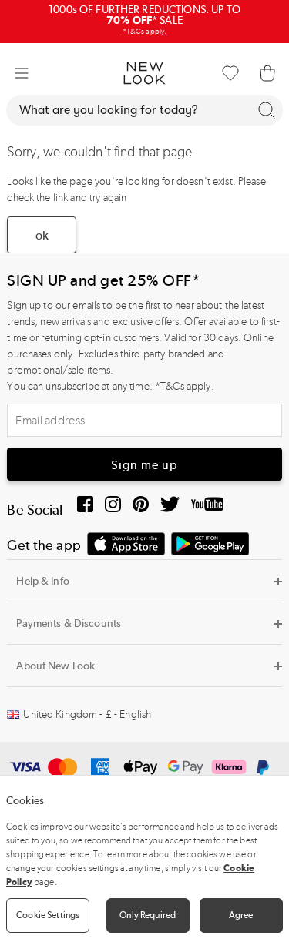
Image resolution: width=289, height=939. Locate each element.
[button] (21, 73)
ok (42, 235)
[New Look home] (145, 73)
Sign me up (144, 465)
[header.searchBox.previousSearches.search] (266, 110)
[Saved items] (230, 73)
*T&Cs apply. (145, 31)
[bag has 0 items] (267, 73)
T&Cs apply (185, 386)
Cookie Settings (47, 915)
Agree (241, 915)
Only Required (147, 915)
